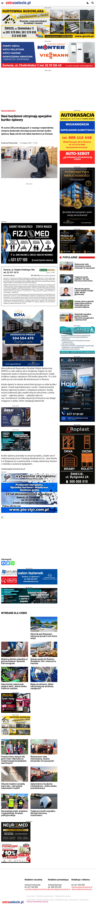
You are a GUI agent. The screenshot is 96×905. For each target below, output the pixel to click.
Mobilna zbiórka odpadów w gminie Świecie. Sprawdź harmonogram (14, 661)
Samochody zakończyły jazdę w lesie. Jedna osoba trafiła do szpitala (14, 686)
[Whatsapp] (13, 563)
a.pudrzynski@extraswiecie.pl (37, 889)
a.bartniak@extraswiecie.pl (59, 889)
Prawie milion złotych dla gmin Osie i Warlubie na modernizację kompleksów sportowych (14, 760)
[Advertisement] (48, 87)
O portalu (30, 896)
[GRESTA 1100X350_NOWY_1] (48, 23)
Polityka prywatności (45, 896)
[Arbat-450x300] (15, 417)
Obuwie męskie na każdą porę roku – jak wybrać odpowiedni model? (13, 786)
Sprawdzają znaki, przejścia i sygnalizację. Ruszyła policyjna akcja (14, 813)
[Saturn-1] (29, 576)
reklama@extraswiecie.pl (81, 889)
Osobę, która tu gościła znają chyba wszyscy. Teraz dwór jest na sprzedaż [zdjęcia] (84, 304)
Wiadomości (8, 111)
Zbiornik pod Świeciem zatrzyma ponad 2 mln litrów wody (43, 636)
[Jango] (77, 339)
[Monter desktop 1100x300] (48, 55)
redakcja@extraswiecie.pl (81, 887)
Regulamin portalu (63, 896)
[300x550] (77, 389)
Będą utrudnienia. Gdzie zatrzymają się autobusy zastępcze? (42, 686)
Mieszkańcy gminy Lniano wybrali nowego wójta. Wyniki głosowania (83, 291)
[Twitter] (8, 563)
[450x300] (15, 441)
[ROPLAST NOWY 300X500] (77, 454)
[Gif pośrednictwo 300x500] (77, 197)
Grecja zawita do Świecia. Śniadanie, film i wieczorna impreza (43, 661)
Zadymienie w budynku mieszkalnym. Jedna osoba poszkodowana (43, 786)
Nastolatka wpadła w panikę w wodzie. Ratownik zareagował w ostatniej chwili (84, 317)
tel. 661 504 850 (31, 887)
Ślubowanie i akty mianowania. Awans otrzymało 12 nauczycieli (42, 759)
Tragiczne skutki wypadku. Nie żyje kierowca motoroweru (43, 813)
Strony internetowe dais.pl (37, 902)
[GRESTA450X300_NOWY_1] (15, 725)
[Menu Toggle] (2, 3)
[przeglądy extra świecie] (77, 241)
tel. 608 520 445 (54, 887)
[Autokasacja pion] (77, 137)
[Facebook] (3, 563)
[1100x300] (29, 595)
